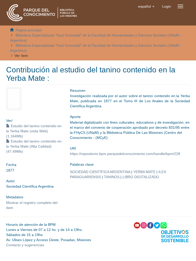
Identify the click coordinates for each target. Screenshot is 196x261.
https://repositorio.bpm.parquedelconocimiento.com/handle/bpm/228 (125, 154)
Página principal (28, 30)
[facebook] (150, 225)
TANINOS (111, 177)
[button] (146, 6)
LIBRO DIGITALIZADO (140, 177)
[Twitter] (157, 225)
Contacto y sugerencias (25, 245)
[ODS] (175, 236)
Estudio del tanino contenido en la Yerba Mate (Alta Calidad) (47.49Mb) (34, 146)
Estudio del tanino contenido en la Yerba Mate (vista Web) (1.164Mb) (34, 131)
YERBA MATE (144, 172)
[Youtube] (137, 225)
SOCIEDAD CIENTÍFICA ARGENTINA (100, 172)
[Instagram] (143, 225)
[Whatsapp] (163, 225)
